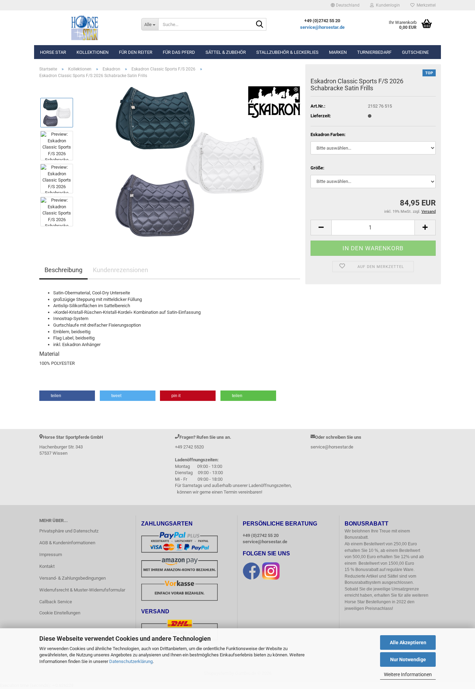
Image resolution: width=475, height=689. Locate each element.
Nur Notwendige (408, 659)
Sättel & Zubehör (226, 52)
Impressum (50, 554)
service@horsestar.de (322, 27)
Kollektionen (92, 52)
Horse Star (53, 52)
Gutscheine (415, 52)
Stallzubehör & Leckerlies (287, 52)
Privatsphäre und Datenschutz (68, 530)
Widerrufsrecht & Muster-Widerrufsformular (82, 590)
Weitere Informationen (408, 674)
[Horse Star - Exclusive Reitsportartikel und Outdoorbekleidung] (85, 27)
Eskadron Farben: (328, 134)
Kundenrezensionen (120, 270)
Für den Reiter (135, 52)
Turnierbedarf (374, 52)
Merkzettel (425, 5)
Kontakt (47, 566)
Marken (338, 52)
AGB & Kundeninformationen (67, 542)
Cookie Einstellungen (59, 612)
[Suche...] (259, 24)
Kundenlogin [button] (387, 5)
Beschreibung (63, 270)
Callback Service (55, 601)
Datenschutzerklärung (131, 661)
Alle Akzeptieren (408, 642)
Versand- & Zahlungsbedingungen (72, 578)
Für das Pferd (179, 52)
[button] (345, 5)
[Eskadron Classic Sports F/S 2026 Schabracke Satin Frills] (190, 162)
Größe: (317, 167)
